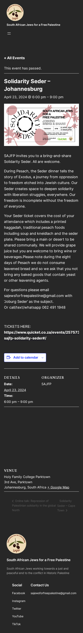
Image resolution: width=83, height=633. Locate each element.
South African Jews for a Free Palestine (33, 24)
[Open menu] (9, 33)
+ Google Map (58, 487)
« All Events (14, 58)
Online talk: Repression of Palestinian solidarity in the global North (34, 505)
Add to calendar (25, 357)
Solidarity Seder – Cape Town (66, 505)
